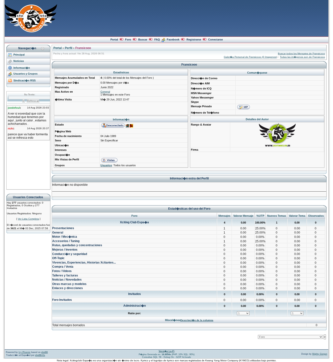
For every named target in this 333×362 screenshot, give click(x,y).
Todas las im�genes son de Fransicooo (302, 57)
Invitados (134, 294)
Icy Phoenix (24, 352)
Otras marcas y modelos (69, 284)
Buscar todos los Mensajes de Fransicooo (301, 53)
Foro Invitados (62, 300)
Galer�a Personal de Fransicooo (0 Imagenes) (250, 57)
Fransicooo (83, 48)
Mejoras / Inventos (65, 249)
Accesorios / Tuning (65, 241)
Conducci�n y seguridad (69, 254)
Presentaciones (63, 228)
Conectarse (215, 39)
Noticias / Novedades (67, 279)
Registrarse (193, 39)
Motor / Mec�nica (64, 236)
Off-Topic (58, 258)
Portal (114, 39)
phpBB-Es (40, 355)
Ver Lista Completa (28, 218)
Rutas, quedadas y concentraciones (77, 245)
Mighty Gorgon (319, 354)
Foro (128, 39)
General (105, 91)
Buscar (142, 39)
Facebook (173, 39)
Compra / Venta (62, 266)
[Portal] (31, 31)
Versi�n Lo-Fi (167, 351)
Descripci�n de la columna (196, 320)
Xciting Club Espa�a (134, 222)
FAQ (157, 39)
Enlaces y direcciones (67, 288)
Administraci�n (134, 305)
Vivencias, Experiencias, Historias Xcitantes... (84, 262)
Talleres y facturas (65, 275)
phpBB (44, 352)
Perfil (68, 48)
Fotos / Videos (62, 271)
